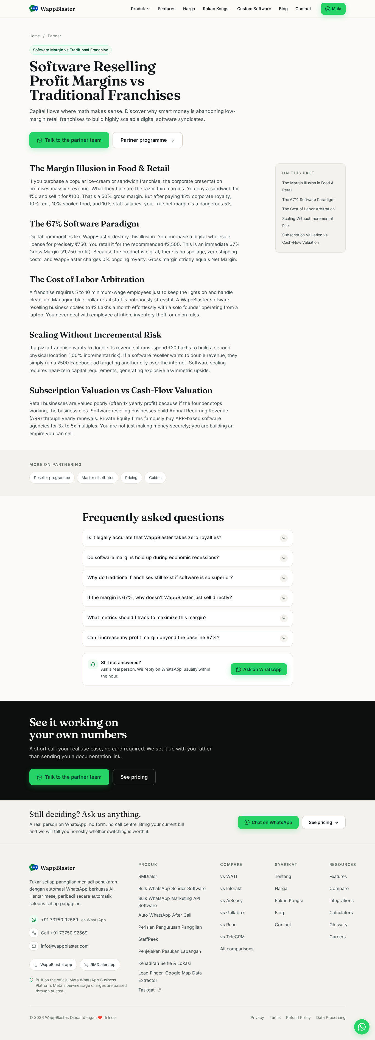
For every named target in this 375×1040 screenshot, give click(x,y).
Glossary (338, 924)
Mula (336, 8)
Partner (54, 35)
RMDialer (147, 876)
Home (34, 35)
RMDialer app (103, 964)
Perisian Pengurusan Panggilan (170, 927)
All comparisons (236, 948)
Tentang (283, 876)
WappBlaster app (56, 964)
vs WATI (228, 876)
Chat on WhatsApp (272, 822)
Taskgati (147, 990)
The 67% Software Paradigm (308, 199)
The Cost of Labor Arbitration (308, 208)
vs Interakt (231, 888)
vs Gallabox (232, 912)
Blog (283, 8)
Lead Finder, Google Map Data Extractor (170, 976)
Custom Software (254, 8)
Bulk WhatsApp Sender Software (172, 888)
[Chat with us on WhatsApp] (362, 1027)
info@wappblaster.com (65, 946)
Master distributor (98, 477)
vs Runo (228, 924)
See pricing (134, 777)
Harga (189, 8)
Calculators (341, 912)
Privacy (257, 1017)
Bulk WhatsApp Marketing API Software (169, 902)
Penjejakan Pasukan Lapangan (169, 951)
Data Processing (331, 1017)
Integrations (341, 900)
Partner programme (144, 140)
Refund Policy (298, 1017)
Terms (275, 1017)
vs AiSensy (231, 900)
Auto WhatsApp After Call (164, 915)
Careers (337, 936)
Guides (155, 477)
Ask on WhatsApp (262, 669)
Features (166, 8)
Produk (138, 8)
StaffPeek (148, 939)
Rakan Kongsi (216, 8)
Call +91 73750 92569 (64, 933)
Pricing (131, 477)
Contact (303, 8)
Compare (339, 888)
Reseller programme (52, 477)
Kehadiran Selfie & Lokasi (164, 963)
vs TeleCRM (232, 936)
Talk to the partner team (73, 140)
